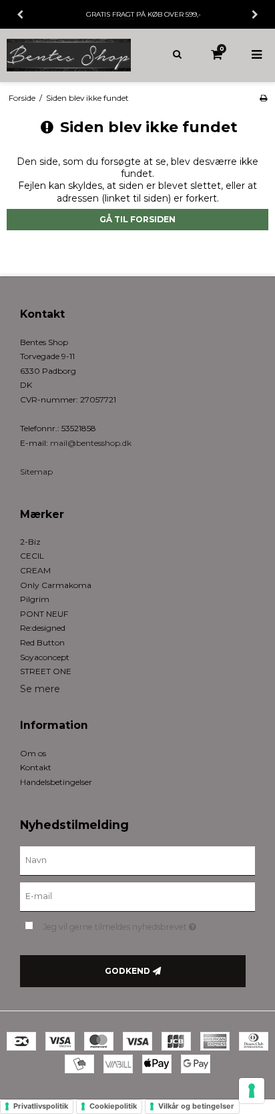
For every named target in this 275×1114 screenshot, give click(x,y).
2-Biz (30, 542)
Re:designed (42, 628)
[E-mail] (137, 896)
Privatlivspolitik (40, 1106)
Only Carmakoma (55, 585)
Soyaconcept (44, 657)
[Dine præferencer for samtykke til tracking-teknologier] (251, 1090)
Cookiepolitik (113, 1106)
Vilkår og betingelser (196, 1106)
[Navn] (137, 860)
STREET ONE (45, 671)
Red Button (42, 642)
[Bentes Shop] (69, 55)
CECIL (32, 556)
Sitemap (36, 472)
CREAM (35, 570)
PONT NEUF (44, 614)
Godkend (127, 971)
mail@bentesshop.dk (90, 443)
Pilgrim (34, 599)
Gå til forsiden (137, 219)
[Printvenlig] (263, 98)
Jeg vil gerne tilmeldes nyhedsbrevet (130, 924)
